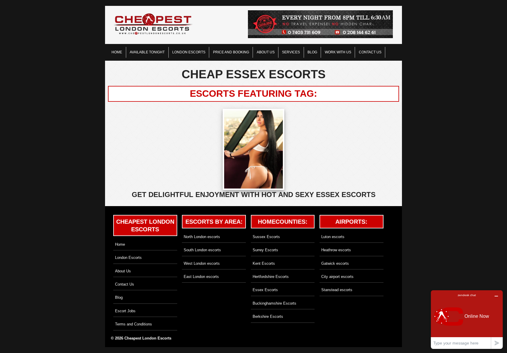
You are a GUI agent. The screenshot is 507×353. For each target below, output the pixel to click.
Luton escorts (332, 237)
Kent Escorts (264, 263)
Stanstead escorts (336, 290)
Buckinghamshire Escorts (274, 303)
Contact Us (370, 52)
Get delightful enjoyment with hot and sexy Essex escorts (254, 194)
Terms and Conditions (133, 324)
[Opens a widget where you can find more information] (467, 319)
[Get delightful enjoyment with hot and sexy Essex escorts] (254, 149)
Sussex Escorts (266, 237)
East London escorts (201, 276)
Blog (312, 52)
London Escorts (188, 52)
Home (116, 52)
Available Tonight (147, 52)
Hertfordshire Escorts (271, 276)
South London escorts (202, 250)
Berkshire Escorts (268, 316)
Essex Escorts (265, 290)
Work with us (338, 52)
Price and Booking (231, 52)
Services (291, 52)
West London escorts (202, 263)
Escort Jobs (125, 311)
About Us (266, 52)
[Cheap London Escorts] (153, 24)
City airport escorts (337, 276)
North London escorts (202, 237)
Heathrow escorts (336, 250)
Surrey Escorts (265, 250)
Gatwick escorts (335, 263)
